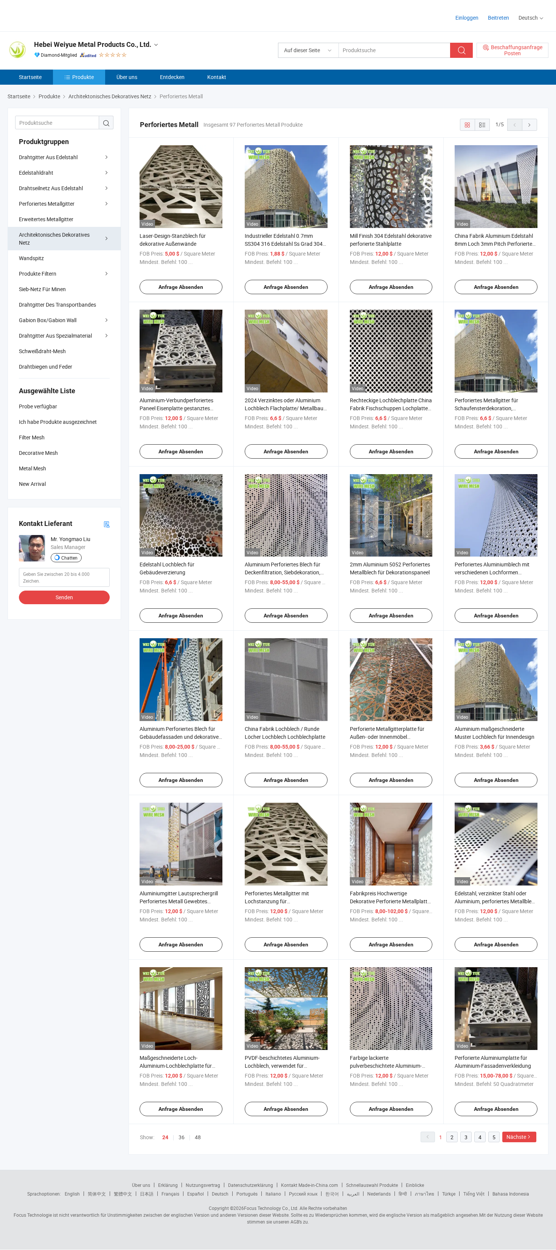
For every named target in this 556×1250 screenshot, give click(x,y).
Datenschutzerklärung (250, 1185)
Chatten (69, 558)
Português (247, 1194)
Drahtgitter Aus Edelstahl (48, 157)
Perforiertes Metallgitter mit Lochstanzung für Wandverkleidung (277, 901)
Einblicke (415, 1185)
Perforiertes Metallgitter (47, 203)
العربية (353, 1194)
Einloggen (466, 17)
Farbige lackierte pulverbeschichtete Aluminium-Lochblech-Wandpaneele (386, 1065)
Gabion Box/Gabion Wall (47, 320)
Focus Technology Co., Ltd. (271, 1208)
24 (165, 1137)
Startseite (30, 77)
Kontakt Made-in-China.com (309, 1185)
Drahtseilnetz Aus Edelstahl (51, 188)
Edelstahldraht (36, 172)
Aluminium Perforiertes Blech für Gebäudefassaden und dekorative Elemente (179, 736)
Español (195, 1194)
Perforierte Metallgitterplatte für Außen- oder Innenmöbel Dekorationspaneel (387, 736)
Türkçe (448, 1194)
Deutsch (220, 1194)
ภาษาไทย (424, 1194)
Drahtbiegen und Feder (45, 366)
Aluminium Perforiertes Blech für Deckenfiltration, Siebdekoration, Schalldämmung (282, 572)
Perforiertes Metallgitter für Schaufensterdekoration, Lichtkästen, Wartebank (486, 408)
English (72, 1194)
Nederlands (379, 1194)
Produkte (83, 77)
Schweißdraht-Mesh (42, 351)
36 (182, 1137)
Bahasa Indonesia (510, 1194)
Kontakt (216, 77)
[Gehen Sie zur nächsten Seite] (529, 124)
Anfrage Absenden (180, 287)
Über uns (126, 77)
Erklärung (168, 1185)
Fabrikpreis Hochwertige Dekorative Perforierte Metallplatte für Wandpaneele (390, 901)
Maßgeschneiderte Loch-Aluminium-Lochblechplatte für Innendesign (176, 1065)
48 (198, 1137)
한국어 (332, 1194)
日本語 (147, 1194)
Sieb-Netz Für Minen (42, 289)
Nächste (516, 1136)
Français (170, 1194)
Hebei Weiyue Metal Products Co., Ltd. (92, 44)
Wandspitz (31, 258)
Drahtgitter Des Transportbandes (57, 304)
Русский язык (303, 1194)
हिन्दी (403, 1194)
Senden (64, 597)
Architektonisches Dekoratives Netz (54, 238)
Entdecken (172, 77)
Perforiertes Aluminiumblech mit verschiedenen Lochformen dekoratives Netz (492, 572)
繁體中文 (123, 1194)
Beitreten (498, 17)
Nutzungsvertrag (203, 1185)
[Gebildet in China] (56, 15)
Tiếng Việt (474, 1194)
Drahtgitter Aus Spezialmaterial (55, 335)
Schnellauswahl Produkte (372, 1185)
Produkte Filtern (37, 273)
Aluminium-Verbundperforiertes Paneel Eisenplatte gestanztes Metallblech (176, 408)
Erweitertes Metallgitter (46, 219)
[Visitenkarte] (107, 524)
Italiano (273, 1194)
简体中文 (97, 1194)
